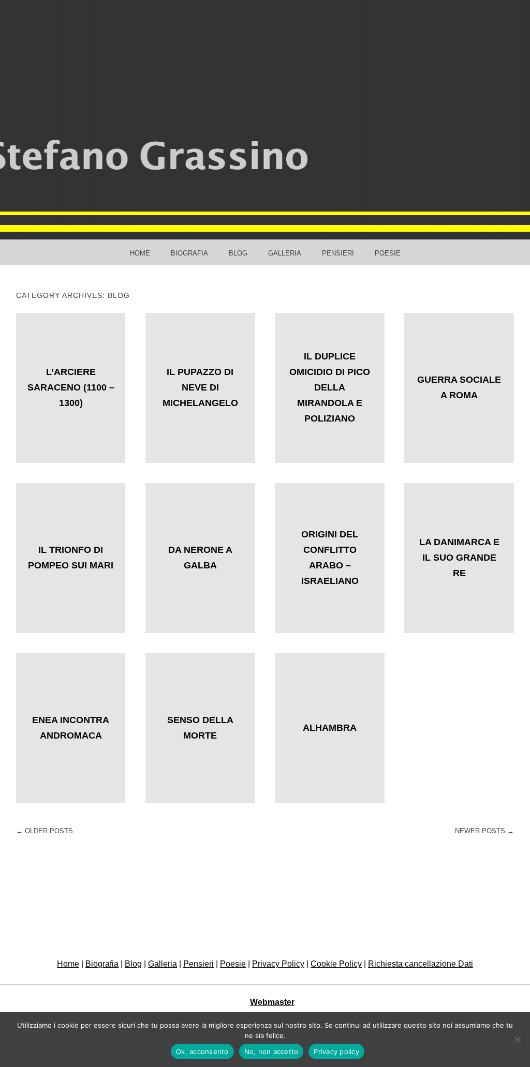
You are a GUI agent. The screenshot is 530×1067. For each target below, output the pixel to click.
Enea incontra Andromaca (70, 728)
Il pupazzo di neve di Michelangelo (200, 387)
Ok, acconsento (202, 1051)
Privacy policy (336, 1051)
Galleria (284, 253)
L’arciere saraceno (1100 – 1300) (70, 387)
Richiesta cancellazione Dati (420, 963)
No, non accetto (271, 1051)
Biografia (189, 253)
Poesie (388, 253)
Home (140, 253)
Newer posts (484, 831)
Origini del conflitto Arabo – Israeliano (330, 557)
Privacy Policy (278, 963)
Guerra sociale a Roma (459, 387)
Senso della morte (200, 728)
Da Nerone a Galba (200, 557)
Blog (238, 253)
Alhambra (330, 728)
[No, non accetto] (517, 1039)
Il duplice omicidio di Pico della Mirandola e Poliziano (329, 387)
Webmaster (272, 1002)
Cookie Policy (336, 963)
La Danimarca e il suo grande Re (459, 557)
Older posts (44, 831)
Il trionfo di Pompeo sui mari (70, 557)
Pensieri (338, 253)
